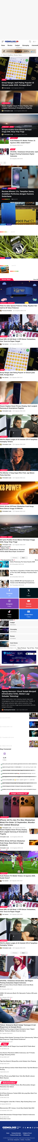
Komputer (5, 126)
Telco (12, 149)
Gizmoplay (14, 138)
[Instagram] (9, 604)
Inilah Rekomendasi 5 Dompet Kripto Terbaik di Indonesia (17, 1114)
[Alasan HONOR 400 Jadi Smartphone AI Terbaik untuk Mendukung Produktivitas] (4, 583)
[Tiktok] (9, 614)
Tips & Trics (30, 648)
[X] (25, 1128)
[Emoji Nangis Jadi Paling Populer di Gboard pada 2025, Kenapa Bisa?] (19, 68)
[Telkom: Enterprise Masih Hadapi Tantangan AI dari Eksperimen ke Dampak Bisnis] (19, 1011)
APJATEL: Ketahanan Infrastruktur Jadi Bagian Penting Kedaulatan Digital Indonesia (24, 154)
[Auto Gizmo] (4, 644)
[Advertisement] (19, 20)
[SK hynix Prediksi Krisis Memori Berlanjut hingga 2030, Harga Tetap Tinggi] (19, 526)
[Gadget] (4, 624)
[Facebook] (9, 593)
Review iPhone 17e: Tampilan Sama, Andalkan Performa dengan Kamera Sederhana (18, 193)
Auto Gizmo (14, 643)
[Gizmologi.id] (12, 42)
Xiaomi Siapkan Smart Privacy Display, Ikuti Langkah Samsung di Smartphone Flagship (13, 832)
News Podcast (22, 648)
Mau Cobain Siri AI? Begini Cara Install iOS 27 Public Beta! (17, 1046)
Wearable (11, 302)
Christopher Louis (8, 110)
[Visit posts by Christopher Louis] (3, 111)
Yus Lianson (7, 88)
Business (5, 999)
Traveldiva (27, 1139)
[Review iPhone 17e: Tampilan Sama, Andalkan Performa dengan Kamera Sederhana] (19, 177)
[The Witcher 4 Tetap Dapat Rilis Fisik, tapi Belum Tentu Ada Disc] (19, 459)
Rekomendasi (9, 1083)
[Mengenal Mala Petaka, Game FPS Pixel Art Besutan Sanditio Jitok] (33, 744)
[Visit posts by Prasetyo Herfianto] (1, 311)
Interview (5, 688)
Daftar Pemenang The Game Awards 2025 (22, 562)
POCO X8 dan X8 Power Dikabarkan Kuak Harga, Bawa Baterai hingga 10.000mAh (12, 843)
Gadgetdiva (17, 1139)
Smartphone (6, 103)
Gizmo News (6, 279)
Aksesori (3, 302)
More (36, 560)
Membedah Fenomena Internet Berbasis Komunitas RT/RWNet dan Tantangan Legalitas (12, 733)
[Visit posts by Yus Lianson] (3, 88)
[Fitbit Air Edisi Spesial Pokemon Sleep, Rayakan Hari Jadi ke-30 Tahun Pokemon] (19, 292)
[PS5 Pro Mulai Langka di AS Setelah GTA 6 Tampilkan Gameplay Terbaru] (19, 426)
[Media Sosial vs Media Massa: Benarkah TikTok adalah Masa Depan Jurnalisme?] (33, 551)
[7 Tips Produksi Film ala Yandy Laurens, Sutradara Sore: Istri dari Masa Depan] (33, 715)
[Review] (4, 637)
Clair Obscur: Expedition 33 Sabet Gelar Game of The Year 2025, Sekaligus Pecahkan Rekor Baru (24, 572)
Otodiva (22, 1139)
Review (5, 188)
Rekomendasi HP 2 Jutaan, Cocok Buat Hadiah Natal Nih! (17, 1108)
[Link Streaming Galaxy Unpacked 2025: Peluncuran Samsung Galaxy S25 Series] (33, 724)
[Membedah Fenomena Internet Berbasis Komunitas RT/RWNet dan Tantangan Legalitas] (33, 733)
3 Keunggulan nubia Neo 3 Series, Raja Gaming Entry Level (18, 1101)
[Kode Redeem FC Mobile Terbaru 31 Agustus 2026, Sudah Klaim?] (4, 140)
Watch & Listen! (6, 664)
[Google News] (30, 1128)
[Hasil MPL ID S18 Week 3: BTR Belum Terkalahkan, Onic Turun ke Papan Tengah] (19, 325)
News (4, 79)
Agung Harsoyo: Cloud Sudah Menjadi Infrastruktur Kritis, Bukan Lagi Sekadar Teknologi (19, 693)
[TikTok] (35, 1128)
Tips (5, 1044)
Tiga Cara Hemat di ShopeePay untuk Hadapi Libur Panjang (18, 1061)
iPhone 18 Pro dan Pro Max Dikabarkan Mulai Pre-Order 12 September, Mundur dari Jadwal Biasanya (17, 822)
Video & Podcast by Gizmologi (29, 664)
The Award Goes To (7, 560)
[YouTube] (28, 1128)
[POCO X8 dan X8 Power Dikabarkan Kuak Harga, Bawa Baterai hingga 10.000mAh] (19, 492)
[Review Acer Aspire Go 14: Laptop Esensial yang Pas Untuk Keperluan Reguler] (4, 270)
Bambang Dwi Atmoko (9, 709)
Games (3, 850)
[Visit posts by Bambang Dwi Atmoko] (3, 710)
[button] (3, 42)
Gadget (3, 224)
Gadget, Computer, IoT (19, 793)
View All (35, 279)
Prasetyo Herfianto (7, 310)
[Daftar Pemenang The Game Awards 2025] (4, 564)
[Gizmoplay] (4, 630)
